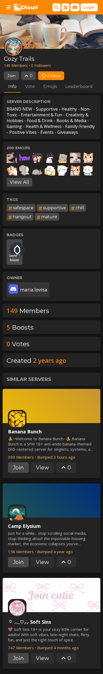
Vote (30, 86)
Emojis (50, 86)
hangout (22, 216)
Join (11, 75)
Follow (54, 75)
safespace (23, 207)
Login (89, 7)
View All (19, 182)
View (42, 467)
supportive (54, 207)
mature (49, 216)
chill (80, 207)
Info (12, 86)
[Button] (8, 7)
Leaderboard (79, 86)
